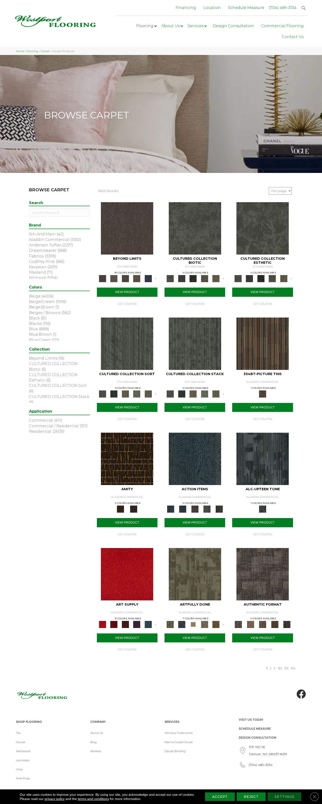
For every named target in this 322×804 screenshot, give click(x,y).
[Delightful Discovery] (195, 574)
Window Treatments (179, 733)
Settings (284, 797)
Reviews (95, 751)
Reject (251, 797)
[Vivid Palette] (216, 624)
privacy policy (55, 799)
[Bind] (127, 343)
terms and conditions (93, 799)
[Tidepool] (195, 459)
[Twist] (148, 393)
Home (20, 51)
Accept (219, 797)
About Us (96, 733)
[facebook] (301, 694)
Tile (18, 733)
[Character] (181, 278)
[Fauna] (137, 278)
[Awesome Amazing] (204, 624)
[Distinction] (216, 278)
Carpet (45, 51)
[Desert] (114, 278)
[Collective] (193, 278)
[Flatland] (148, 278)
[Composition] (204, 278)
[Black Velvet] (134, 509)
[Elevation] (125, 278)
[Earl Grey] (207, 509)
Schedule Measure (255, 728)
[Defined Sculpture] (250, 624)
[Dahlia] (114, 624)
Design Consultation (257, 737)
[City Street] (219, 509)
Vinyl (19, 769)
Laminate (22, 760)
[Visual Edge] (262, 574)
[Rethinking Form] (274, 624)
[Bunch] (114, 393)
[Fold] (125, 393)
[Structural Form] (286, 624)
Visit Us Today (251, 719)
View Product (127, 292)
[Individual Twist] (262, 624)
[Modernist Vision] (193, 624)
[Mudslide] (262, 343)
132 (280, 668)
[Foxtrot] (262, 459)
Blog (93, 742)
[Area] (127, 228)
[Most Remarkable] (181, 624)
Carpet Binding (175, 751)
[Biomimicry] (195, 228)
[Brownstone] (195, 509)
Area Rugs (23, 778)
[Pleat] (137, 393)
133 (286, 668)
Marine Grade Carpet (179, 742)
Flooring (32, 51)
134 (293, 668)
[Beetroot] (125, 624)
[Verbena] (137, 624)
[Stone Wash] (148, 624)
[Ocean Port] (182, 509)
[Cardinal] (127, 574)
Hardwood (23, 751)
